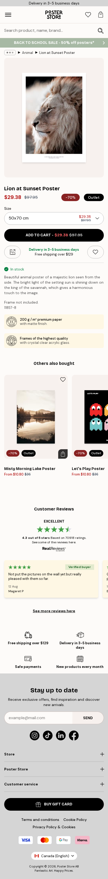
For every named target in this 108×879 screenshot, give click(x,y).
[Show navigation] (8, 15)
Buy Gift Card (58, 804)
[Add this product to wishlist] (95, 252)
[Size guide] (12, 252)
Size (7, 208)
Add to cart (54, 235)
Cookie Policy (75, 819)
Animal (27, 52)
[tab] (88, 15)
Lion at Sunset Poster (57, 52)
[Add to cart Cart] (63, 454)
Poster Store (65, 866)
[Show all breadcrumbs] (10, 52)
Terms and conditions (40, 819)
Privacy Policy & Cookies (54, 827)
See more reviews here (54, 611)
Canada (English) (55, 856)
